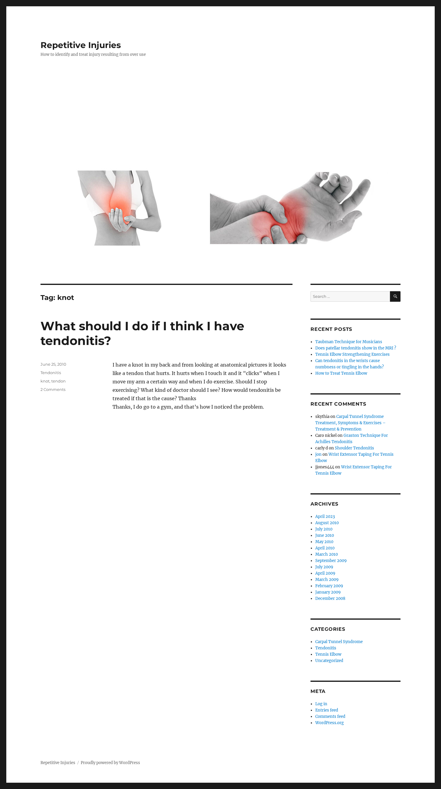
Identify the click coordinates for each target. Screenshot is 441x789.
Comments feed (330, 716)
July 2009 (324, 567)
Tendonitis (50, 372)
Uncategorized (329, 660)
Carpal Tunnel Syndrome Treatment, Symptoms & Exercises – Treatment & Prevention (350, 423)
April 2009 (325, 573)
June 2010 (324, 535)
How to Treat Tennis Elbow (341, 373)
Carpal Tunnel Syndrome (339, 641)
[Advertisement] (222, 116)
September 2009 (331, 560)
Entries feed (326, 710)
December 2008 (330, 598)
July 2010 (323, 529)
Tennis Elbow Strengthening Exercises (352, 354)
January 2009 (328, 592)
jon (318, 454)
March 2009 (327, 579)
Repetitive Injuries (80, 45)
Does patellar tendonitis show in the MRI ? (355, 348)
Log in (321, 703)
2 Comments (52, 389)
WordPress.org (329, 722)
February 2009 (329, 585)
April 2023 (325, 516)
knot (45, 381)
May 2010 (324, 541)
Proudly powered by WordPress (110, 762)
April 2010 (324, 548)
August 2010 (327, 522)
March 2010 (326, 554)
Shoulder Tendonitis (354, 448)
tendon (58, 381)
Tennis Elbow (328, 654)
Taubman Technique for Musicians (348, 341)
